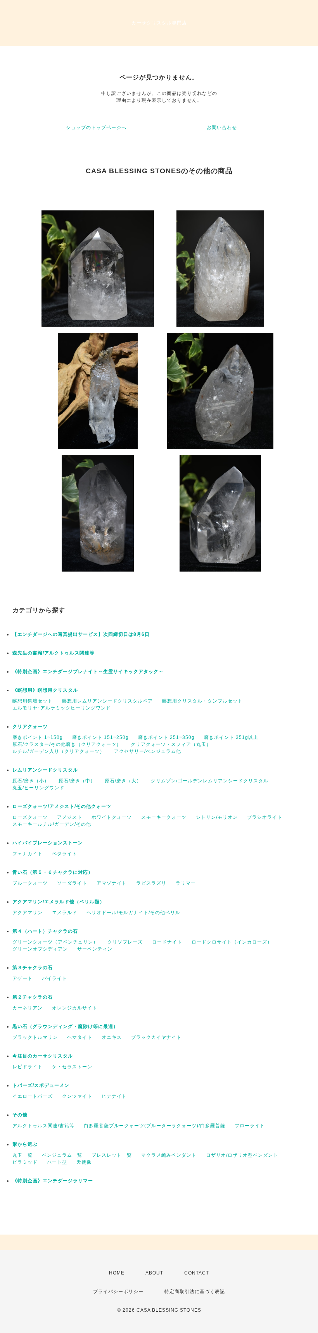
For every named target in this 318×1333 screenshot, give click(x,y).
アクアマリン (27, 912)
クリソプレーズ (125, 942)
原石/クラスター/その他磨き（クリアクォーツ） (66, 744)
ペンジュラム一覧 (62, 1155)
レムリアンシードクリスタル (45, 770)
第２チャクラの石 (32, 997)
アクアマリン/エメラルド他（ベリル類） (58, 901)
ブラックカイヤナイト (156, 1037)
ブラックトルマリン (35, 1037)
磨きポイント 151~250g (100, 737)
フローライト (250, 1125)
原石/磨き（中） (77, 781)
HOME (116, 1273)
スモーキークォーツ (164, 817)
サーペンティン (94, 949)
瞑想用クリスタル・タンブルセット (202, 701)
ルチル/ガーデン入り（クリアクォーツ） (58, 751)
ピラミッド (25, 1162)
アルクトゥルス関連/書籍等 (43, 1125)
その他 (20, 1115)
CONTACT (196, 1273)
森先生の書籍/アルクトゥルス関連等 (53, 653)
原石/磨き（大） (123, 781)
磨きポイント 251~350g (166, 737)
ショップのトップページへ (96, 127)
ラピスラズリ (151, 883)
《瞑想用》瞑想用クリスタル (45, 690)
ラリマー (186, 883)
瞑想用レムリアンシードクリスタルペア (107, 701)
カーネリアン (27, 1008)
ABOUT (154, 1273)
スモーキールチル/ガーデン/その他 (51, 824)
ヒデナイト (114, 1096)
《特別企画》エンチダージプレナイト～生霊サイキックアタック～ (88, 671)
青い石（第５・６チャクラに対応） (52, 872)
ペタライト (64, 853)
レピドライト (27, 1067)
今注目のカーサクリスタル (42, 1056)
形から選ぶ (25, 1144)
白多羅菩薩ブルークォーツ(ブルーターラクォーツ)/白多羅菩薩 (154, 1125)
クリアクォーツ (30, 726)
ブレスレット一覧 (112, 1155)
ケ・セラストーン (72, 1067)
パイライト (54, 978)
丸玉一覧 (22, 1155)
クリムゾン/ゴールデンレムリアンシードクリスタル (209, 781)
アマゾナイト (112, 883)
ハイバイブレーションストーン (47, 843)
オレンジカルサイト (74, 1008)
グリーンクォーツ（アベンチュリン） (55, 942)
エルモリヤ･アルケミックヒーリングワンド (61, 708)
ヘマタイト (79, 1037)
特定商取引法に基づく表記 (194, 1291)
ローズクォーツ (30, 817)
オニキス (112, 1037)
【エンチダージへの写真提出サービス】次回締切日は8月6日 (81, 634)
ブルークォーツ (30, 883)
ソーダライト (72, 883)
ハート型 (57, 1162)
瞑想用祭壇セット (32, 701)
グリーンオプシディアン (40, 949)
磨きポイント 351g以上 (231, 737)
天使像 (84, 1162)
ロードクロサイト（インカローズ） (232, 942)
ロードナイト (167, 942)
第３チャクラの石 (32, 967)
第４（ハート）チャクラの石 (45, 931)
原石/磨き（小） (30, 781)
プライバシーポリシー (118, 1291)
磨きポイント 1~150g (37, 737)
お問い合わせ (222, 127)
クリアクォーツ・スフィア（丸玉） (171, 744)
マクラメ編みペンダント (169, 1155)
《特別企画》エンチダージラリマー (52, 1180)
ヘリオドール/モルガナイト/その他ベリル (133, 912)
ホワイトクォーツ (112, 817)
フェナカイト (27, 853)
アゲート (22, 978)
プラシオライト (264, 817)
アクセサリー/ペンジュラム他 (147, 751)
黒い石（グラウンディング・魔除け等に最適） (65, 1026)
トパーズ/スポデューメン (40, 1085)
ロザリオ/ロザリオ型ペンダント (242, 1155)
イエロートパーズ (32, 1096)
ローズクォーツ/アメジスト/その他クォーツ (61, 806)
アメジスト (69, 817)
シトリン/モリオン (217, 817)
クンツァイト (77, 1096)
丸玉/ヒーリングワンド (38, 787)
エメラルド (64, 912)
